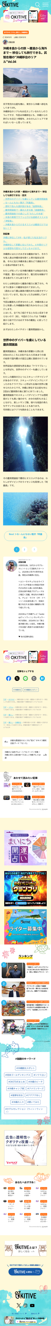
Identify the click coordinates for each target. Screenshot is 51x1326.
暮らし (10, 715)
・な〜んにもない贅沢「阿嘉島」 (19, 203)
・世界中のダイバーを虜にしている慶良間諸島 (25, 199)
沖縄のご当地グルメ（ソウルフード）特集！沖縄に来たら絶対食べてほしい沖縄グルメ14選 (23, 755)
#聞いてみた (33, 1102)
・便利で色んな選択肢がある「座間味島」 (23, 206)
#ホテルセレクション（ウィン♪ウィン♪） (24, 1110)
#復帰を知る (17, 1095)
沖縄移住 (18, 722)
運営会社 (34, 1313)
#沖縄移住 (17, 690)
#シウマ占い (40, 1075)
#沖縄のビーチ (35, 1082)
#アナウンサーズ (35, 1089)
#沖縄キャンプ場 (16, 1089)
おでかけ (11, 699)
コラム (10, 707)
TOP (4, 699)
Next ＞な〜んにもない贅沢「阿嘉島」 (25, 536)
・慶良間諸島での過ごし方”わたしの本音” (23, 214)
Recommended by (35, 809)
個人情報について (18, 1313)
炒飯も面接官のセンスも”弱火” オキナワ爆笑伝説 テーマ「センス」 (28, 741)
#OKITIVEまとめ (16, 1082)
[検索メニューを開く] (38, 5)
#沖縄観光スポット (31, 690)
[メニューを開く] (45, 4)
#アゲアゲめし (33, 1095)
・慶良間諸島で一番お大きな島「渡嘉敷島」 (24, 210)
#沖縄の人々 (18, 1102)
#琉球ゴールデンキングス (17, 1075)
